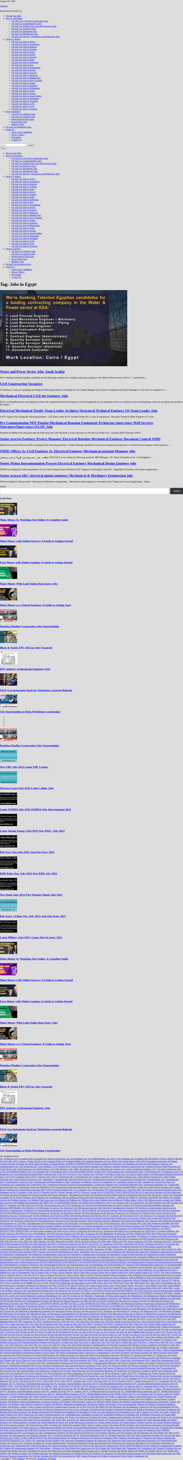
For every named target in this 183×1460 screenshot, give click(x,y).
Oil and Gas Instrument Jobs (24, 31)
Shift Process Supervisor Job (63, 1430)
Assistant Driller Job (56, 1161)
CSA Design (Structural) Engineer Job (158, 1190)
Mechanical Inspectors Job (124, 1308)
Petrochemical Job (8, 1347)
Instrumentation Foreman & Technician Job (23, 1265)
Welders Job (5, 1453)
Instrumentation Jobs (98, 1265)
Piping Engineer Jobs (162, 1352)
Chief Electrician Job (26, 1169)
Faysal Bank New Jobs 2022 (139, 1223)
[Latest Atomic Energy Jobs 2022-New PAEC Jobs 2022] (8, 825)
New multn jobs (12, 1324)
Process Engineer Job (121, 1365)
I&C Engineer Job (34, 1249)
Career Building (44, 1166)
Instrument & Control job (137, 1252)
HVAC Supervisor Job (127, 1244)
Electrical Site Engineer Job (15, 1218)
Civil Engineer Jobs (58, 1171)
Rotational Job (72, 1412)
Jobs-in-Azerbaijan (118, 1275)
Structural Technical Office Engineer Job (112, 1438)
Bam (53, 1458)
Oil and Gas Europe (127, 1329)
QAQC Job (92, 1381)
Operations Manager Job (37, 1340)
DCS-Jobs (144, 1192)
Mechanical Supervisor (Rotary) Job (95, 1314)
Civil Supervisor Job (83, 1177)
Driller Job (157, 1197)
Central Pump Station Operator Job (86, 1166)
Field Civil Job (24, 1226)
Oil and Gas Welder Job (124, 1337)
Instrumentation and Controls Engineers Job (19, 1262)
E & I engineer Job (119, 1202)
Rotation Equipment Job (43, 1412)
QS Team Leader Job (162, 1394)
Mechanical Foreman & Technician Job (26, 1308)
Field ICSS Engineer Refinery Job (128, 1226)
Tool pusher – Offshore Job (51, 1448)
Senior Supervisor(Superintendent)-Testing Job (88, 1427)
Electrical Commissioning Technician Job (18, 1210)
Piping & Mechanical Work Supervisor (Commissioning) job (86, 1352)
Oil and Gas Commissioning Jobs (26, 23)
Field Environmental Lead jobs (99, 1226)
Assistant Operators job (95, 1161)
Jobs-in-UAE (155, 1280)
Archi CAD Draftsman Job (122, 1159)
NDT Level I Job (148, 1319)
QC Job (36, 1389)
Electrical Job (135, 1213)
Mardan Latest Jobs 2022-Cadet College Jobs (26, 788)
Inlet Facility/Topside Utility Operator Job (31, 1252)
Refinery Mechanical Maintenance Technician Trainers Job (82, 1404)
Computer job (148, 1182)
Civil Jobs (99, 1174)
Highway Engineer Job (151, 1236)
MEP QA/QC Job (42, 1319)
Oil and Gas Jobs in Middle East (26, 78)
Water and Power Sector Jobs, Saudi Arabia (32, 371)
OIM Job (140, 1337)
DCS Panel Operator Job (65, 1192)
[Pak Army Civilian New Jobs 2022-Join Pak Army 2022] (8, 910)
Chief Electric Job (8, 1169)
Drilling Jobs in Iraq (91, 1200)
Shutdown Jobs (154, 1430)
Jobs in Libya (130, 1270)
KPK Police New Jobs (123, 1283)
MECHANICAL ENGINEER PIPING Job (44, 1303)
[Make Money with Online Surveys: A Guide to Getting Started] (8, 535)
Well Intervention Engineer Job (131, 1453)
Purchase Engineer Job (25, 1378)
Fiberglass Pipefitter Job (163, 1223)
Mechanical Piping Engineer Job (70, 1311)
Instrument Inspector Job (75, 1257)
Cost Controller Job (82, 1190)
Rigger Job (41, 1409)
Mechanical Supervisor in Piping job (129, 1314)
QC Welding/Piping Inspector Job (67, 1394)
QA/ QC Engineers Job (89, 1378)
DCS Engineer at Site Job (24, 1192)
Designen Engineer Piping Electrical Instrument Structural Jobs (122, 1195)
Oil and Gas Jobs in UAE (23, 104)
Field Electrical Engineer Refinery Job (48, 1226)
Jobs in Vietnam (47, 1275)
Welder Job (143, 1451)
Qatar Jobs (102, 1381)
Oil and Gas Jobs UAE (159, 1334)
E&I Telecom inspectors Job (52, 1205)
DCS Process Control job (88, 1192)
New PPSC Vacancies (92, 1324)
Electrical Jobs (169, 1213)
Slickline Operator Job (40, 1435)
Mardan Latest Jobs (23, 1298)
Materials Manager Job (161, 1298)
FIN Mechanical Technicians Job (114, 1234)
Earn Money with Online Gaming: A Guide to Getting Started (36, 562)
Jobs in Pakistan (65, 1272)
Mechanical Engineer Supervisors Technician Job (146, 1303)
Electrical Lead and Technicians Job (16, 1215)
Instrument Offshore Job (148, 1257)
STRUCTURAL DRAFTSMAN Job (30, 1438)
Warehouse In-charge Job (39, 1451)
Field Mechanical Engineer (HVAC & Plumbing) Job (38, 1228)
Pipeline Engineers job (85, 1350)
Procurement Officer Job (28, 1371)
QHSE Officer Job (123, 1394)
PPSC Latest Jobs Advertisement (129, 1360)
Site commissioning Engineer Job (54, 1433)
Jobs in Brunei (159, 1267)
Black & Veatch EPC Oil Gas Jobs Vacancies (26, 647)
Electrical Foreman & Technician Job (46, 1213)
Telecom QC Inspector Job (107, 1445)
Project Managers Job (76, 1373)
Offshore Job (141, 1327)
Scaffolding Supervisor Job (152, 1414)
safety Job (158, 1412)
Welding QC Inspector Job (105, 1453)
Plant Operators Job (150, 1358)
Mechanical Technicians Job (116, 1316)
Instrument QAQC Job (14, 1259)
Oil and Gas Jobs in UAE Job (135, 1334)
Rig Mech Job (102, 1407)
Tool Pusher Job (102, 1448)
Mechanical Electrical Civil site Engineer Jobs (34, 396)
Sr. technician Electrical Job (63, 1435)
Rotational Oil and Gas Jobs (92, 1412)
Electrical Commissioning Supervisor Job (157, 1208)
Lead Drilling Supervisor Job (13, 1290)
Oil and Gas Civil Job (37, 1329)
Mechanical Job (144, 1308)
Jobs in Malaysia (144, 1270)
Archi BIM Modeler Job (98, 1159)
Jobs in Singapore (173, 1272)
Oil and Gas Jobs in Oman (23, 83)
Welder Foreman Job (111, 1451)
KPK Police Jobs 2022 (102, 1283)
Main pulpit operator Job (120, 1296)
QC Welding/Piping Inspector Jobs (98, 1394)
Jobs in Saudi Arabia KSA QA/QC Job (146, 1272)
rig (81, 1407)
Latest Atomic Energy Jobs (101, 1285)
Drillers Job (168, 1197)
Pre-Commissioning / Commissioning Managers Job (97, 1363)
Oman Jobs (149, 1337)
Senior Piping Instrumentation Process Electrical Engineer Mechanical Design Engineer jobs (68, 463)
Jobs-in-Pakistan (20, 1280)
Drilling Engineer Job (21, 1200)
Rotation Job (60, 1412)
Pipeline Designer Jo (14, 1350)
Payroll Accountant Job (120, 1345)
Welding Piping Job (83, 1453)
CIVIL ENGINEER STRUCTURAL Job (86, 1171)
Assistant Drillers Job (75, 1161)
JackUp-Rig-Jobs (52, 1267)
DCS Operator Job (45, 1192)
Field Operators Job (122, 1228)
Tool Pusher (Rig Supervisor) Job (80, 1448)
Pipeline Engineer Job (33, 1350)
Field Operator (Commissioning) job (79, 1228)
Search (3, 486)
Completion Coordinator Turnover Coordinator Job (93, 1182)
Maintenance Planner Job (158, 1296)
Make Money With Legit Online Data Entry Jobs (29, 583)
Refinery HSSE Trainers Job (110, 1402)
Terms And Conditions (21, 132)
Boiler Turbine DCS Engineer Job (110, 1164)
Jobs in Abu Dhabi (83, 1267)
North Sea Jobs (28, 1327)
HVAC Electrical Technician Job (66, 1244)
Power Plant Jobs (19, 122)
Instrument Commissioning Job (18, 1254)
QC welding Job (77, 1391)
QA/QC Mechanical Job (23, 1381)
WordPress (42, 1458)
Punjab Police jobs (113, 1376)
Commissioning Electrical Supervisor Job (72, 1179)
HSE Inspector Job (151, 1239)
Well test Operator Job (42, 1456)
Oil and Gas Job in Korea (104, 1332)
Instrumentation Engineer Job (144, 1262)
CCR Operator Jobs (61, 1166)
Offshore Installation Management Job (118, 1327)
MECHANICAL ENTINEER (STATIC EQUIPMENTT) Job (101, 1306)
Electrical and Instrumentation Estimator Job (154, 1205)
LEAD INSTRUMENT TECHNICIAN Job (131, 1290)
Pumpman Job (46, 1376)
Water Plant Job (58, 1451)
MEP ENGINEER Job (23, 1319)
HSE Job (4, 1241)
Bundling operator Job (136, 1164)
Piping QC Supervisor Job (158, 1355)
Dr (14, 1197)
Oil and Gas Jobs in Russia (23, 93)
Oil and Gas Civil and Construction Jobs (29, 21)
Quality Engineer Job (166, 1396)
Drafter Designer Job (25, 1197)
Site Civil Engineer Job (27, 1433)
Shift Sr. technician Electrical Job (92, 1430)
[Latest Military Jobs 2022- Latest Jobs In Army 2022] (8, 932)
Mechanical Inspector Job (100, 1308)
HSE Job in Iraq (16, 1241)
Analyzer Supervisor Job (58, 1159)
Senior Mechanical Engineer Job (83, 1422)
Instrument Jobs (130, 1257)
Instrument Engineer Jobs (23, 1257)
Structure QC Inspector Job (143, 1438)
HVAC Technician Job (168, 1244)
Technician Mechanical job (137, 1443)
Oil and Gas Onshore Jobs (23, 116)
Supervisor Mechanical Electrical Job (143, 1440)
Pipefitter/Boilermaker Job (148, 1347)
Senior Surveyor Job (118, 1427)
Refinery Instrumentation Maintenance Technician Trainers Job (151, 1402)
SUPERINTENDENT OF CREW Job (17, 1440)
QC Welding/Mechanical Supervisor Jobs (32, 1394)
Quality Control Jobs (118, 1396)
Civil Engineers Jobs (133, 1171)
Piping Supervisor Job (31, 1358)
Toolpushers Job (148, 1448)
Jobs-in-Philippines (61, 1280)
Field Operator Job (104, 1228)
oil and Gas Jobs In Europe (59, 1334)
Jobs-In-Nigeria (173, 1277)
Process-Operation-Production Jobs (144, 1368)
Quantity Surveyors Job (31, 1399)
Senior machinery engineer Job (26, 1422)
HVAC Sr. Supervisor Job (105, 1244)
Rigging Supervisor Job (56, 1409)
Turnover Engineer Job (166, 1448)
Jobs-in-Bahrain (135, 1275)
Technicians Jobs (22, 1445)
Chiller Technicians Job (83, 1169)
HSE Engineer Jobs (85, 1239)
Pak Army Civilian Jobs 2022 (65, 1342)
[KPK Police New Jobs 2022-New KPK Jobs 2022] (8, 868)
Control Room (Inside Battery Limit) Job (128, 1187)
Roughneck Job (127, 1412)
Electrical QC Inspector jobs (157, 1215)
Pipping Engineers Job (90, 1358)
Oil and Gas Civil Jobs (57, 1329)
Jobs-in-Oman (6, 1280)
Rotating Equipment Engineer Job (120, 1409)
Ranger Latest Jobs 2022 (134, 1399)
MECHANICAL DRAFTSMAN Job (101, 1301)
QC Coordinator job (163, 1381)
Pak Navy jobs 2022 (24, 1345)
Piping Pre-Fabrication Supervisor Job (106, 1355)
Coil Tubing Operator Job (124, 1177)
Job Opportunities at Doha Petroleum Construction (30, 711)
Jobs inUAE (60, 1275)
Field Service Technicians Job (131, 1231)
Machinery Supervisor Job (96, 1296)
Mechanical (9, 1301)
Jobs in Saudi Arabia (94, 1272)
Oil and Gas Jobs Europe (11, 1334)
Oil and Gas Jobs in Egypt (23, 54)
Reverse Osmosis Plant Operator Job (62, 1407)
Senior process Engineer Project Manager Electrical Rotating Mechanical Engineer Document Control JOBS (80, 439)
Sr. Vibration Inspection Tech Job (120, 1435)
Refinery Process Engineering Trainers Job (128, 1404)
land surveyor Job (48, 1285)
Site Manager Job (145, 1433)
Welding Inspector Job (42, 1453)
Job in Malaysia (67, 1267)
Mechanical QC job (153, 1311)
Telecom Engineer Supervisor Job (67, 1445)
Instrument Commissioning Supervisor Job (51, 1254)
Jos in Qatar (43, 1283)
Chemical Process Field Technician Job (162, 1166)
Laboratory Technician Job (27, 1285)
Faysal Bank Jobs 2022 (93, 1223)
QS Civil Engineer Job (142, 1394)
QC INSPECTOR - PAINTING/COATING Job (63, 1386)
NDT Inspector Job (131, 1319)
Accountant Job (25, 1159)
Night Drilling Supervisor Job (162, 1324)
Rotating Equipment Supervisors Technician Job (158, 1409)
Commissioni (47, 1179)
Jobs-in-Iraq (74, 1277)
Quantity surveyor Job (10, 1399)
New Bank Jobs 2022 (100, 1321)
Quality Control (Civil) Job (45, 1396)
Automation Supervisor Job (158, 1161)
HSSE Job (27, 1244)
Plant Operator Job (132, 1358)
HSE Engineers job (103, 1239)
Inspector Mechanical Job (61, 1252)
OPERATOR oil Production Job (75, 1340)
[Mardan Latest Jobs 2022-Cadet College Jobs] (8, 782)
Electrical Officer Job (63, 1215)
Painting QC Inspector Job (165, 1340)
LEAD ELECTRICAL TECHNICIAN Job (91, 1290)
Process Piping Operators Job (93, 1368)
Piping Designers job (124, 1352)
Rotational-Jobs (113, 1412)
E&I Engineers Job (157, 1202)
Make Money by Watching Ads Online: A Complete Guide (34, 519)
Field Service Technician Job (104, 1231)
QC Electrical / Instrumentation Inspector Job (32, 1383)
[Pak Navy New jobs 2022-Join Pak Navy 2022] (8, 846)
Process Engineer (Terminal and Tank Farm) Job (56, 1365)
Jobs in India (45, 1270)
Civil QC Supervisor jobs (61, 1177)
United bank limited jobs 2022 (13, 1451)
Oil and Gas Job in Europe (32, 1332)
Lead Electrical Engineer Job (40, 1290)
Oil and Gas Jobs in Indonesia (24, 62)
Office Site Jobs (67, 1327)
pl (102, 1358)
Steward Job (169, 1435)
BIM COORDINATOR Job (81, 1164)
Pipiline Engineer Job (145, 1350)
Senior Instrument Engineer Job (94, 1420)
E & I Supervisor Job (138, 1202)
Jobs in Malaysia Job (162, 1270)
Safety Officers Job (8, 1414)
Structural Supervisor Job (81, 1438)
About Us (10, 129)
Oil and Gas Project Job (102, 1337)
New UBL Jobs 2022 (138, 1324)
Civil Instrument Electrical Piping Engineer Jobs (35, 1174)
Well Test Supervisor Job (64, 1456)
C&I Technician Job (28, 1166)
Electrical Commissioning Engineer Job (120, 1208)
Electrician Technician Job (26, 1221)
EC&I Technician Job (75, 1205)
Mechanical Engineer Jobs (12, 1303)
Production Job (124, 1371)
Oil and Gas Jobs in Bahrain (24, 47)
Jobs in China (6, 1270)
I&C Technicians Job (117, 1249)
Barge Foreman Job (43, 1164)
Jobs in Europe (32, 1270)
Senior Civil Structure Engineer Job (85, 1417)
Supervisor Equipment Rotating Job (81, 1440)
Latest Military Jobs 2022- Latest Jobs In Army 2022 (31, 937)
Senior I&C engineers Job (67, 1420)
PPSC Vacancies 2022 (31, 1363)
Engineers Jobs (155, 1221)
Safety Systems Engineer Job (51, 1414)
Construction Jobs (38, 1184)
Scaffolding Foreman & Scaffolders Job (121, 1414)
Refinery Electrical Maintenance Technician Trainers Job (37, 1402)
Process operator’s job (69, 1368)
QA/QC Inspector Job (151, 1378)
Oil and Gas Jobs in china (23, 52)
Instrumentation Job (79, 1265)
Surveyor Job (17, 1443)
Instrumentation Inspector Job (56, 1265)
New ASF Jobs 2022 (80, 1321)
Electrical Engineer (109, 1210)
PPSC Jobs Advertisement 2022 (77, 1360)
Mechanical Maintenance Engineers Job (37, 1311)
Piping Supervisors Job (51, 1358)
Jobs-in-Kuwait (106, 1277)
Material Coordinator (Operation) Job (105, 1298)
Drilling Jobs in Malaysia (111, 1200)
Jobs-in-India (46, 1277)
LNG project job (11, 1296)
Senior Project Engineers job (152, 1425)
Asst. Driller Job (114, 1161)
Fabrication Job (75, 1223)
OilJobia (4, 6)
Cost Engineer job (99, 1190)
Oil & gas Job (20, 1329)
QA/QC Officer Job (44, 1381)
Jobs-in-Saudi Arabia (106, 1280)
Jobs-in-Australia (102, 1275)
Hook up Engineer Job (172, 1236)
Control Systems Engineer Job (58, 1190)
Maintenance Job (139, 1296)
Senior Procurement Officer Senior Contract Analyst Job (87, 1425)
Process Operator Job (49, 1368)
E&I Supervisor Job (30, 1205)
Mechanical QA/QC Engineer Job (100, 1311)
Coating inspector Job (102, 1177)
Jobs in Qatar (79, 1272)
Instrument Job (93, 1257)
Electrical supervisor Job (40, 1218)
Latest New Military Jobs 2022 (73, 1288)
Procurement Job (168, 1368)
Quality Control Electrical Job (94, 1396)
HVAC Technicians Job (10, 1246)
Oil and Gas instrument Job (148, 1329)
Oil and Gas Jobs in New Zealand (26, 80)
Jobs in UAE (21, 1275)
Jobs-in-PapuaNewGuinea (40, 1280)
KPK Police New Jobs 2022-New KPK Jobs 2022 (28, 873)
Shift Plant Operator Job (39, 1430)
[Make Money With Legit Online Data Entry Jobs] (8, 578)
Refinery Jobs (17, 124)
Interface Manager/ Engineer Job (29, 1267)
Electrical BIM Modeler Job (12, 1208)
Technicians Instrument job (162, 1443)
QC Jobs (45, 1389)
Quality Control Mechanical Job (142, 1396)
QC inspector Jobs (131, 1386)
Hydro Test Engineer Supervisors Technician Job (68, 1246)
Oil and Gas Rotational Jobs (18, 127)
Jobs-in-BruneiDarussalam (155, 1275)
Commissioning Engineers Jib (132, 1179)
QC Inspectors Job (24, 1389)
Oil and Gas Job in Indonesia (57, 1332)
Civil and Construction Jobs (168, 1169)
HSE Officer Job (76, 1241)
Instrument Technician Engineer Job (88, 1259)
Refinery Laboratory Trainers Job (40, 1404)
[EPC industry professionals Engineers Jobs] (8, 663)
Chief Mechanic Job (63, 1169)
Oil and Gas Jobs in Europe (23, 57)
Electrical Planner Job (84, 1215)
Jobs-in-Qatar (77, 1280)
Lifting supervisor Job (94, 1293)
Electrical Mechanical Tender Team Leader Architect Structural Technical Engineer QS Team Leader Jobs (79, 410)
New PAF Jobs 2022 (29, 1324)
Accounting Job (39, 1159)
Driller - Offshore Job (119, 1197)
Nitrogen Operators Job (10, 1327)
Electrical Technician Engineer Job (67, 1218)
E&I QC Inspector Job (10, 1205)
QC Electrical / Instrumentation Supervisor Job (75, 1383)
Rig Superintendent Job (163, 1407)
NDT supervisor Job (27, 1321)
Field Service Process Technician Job (73, 1231)
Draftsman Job (41, 1197)
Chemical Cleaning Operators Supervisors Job (124, 1166)
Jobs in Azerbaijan (129, 1267)
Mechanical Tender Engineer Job (144, 1316)
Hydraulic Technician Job (33, 1246)
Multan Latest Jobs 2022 (76, 1319)
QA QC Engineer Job (68, 1378)
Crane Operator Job (117, 1190)
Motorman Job (57, 1319)
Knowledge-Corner (83, 1283)
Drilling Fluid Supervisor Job (44, 1200)
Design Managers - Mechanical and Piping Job (73, 1195)
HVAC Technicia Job (148, 1244)
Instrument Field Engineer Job (49, 1257)
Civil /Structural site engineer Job (110, 1169)
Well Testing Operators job (88, 1456)
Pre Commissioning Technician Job (57, 1363)
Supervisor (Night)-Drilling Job (50, 1440)
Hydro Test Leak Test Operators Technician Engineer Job (116, 1246)
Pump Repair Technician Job (26, 1376)
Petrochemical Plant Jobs (22, 119)
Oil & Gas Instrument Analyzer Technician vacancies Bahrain (36, 690)
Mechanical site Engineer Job (16, 1314)
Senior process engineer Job (16, 1425)
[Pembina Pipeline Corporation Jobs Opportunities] (8, 621)
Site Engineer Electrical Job (107, 1433)
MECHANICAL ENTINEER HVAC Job (149, 1306)
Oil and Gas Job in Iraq (81, 1332)
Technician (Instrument (77, 1443)
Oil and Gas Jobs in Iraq (22, 65)
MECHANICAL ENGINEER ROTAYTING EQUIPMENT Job (94, 1303)
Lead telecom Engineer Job (71, 1293)
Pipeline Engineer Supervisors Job (59, 1350)
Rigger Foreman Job (26, 1409)
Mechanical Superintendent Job (64, 1314)
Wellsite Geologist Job (111, 1456)
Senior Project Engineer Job (126, 1425)
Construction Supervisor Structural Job (72, 1187)
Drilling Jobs (75, 1200)
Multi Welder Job (95, 1319)
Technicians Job (7, 1445)
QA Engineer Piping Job (47, 1378)
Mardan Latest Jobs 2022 (43, 1298)
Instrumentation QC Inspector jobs (123, 1265)
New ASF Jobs (63, 1321)
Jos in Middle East (28, 1283)
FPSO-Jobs (161, 1234)
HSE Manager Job (41, 1241)
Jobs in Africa (99, 1267)
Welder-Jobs (173, 1451)
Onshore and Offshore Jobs (167, 1337)
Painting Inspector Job (142, 1340)
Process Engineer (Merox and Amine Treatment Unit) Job (147, 1363)
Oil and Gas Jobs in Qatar (23, 91)
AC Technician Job (8, 1159)
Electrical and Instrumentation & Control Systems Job (109, 1205)
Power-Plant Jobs (55, 1360)
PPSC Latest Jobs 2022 (103, 1360)
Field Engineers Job (75, 1226)
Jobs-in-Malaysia (120, 1277)
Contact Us (16, 140)
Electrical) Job (169, 1218)
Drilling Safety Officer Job (135, 1200)
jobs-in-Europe (33, 1277)
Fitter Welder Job (137, 1234)
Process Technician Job (117, 1368)
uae (179, 1448)
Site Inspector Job (128, 1433)
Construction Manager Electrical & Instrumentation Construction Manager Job (82, 1184)
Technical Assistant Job (33, 1443)
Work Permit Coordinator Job (135, 1456)
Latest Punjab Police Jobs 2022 (147, 1288)
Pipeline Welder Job (127, 1350)
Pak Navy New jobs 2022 (64, 1345)
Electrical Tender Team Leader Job (146, 1218)
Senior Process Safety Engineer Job (45, 1425)
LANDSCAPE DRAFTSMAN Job (72, 1285)
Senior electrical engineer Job (13, 1420)
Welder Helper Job (129, 1451)
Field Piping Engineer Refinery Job (148, 1228)
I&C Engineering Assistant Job (57, 1249)
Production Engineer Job (105, 1371)
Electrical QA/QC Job (134, 1215)
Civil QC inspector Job (39, 1177)
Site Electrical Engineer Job (81, 1433)
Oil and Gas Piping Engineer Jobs (53, 1337)
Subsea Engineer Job (165, 1438)
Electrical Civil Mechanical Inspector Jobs (83, 1208)
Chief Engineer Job (45, 1169)
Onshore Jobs (6, 1340)
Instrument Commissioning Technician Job (90, 1254)
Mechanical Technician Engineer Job (61, 1316)
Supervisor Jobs (118, 1440)
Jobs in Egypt (19, 1270)
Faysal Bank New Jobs (114, 1223)
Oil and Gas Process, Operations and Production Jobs (35, 36)
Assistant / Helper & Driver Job (32, 1161)
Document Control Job (162, 1195)
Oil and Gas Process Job (80, 1337)
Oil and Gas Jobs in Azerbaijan (25, 44)
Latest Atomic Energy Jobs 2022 (129, 1285)
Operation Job (19, 1340)
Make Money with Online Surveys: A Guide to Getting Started (36, 541)
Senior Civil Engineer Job (56, 1417)
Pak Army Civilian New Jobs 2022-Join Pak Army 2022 (33, 916)
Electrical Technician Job (94, 1218)
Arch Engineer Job (78, 1159)
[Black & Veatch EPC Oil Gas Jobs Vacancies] (8, 642)
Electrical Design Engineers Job (52, 1210)
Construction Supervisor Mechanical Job (36, 1187)
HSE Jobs (28, 1241)
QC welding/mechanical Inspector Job (103, 1391)
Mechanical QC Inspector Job (130, 1311)
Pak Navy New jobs (43, 1345)
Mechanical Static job (40, 1314)
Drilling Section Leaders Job (161, 1200)
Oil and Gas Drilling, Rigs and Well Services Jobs (33, 26)
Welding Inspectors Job (63, 1453)
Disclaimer (16, 137)
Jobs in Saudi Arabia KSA (116, 1272)
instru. (76, 1252)
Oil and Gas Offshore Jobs (23, 114)
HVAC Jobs (87, 1244)
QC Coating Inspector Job (142, 1381)
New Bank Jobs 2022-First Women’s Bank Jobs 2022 (31, 894)
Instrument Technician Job (117, 1259)
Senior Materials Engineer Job (54, 1422)
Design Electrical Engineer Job (18, 1195)
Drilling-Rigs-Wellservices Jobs (96, 1202)
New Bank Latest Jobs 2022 (123, 1321)
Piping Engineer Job (143, 1352)
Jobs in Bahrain (145, 1267)
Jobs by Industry (13, 111)
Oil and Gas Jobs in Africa (23, 41)
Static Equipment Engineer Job (149, 1435)
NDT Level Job (164, 1319)
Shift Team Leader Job (136, 1430)
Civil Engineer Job (40, 1171)
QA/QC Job (167, 1378)
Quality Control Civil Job (69, 1396)
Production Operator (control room (146, 1371)
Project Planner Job (95, 1373)
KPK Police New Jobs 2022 (147, 1283)
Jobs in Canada (173, 1267)
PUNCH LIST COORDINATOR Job (70, 1376)
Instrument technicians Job (142, 1259)
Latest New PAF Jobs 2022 (99, 1288)
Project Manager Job (57, 1373)
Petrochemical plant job (27, 1347)
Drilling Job (63, 1200)
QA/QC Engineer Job (131, 1378)
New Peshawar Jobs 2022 (70, 1324)
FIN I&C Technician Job (87, 1234)
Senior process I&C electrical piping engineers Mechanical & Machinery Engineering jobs (66, 475)
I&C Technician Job (98, 1249)
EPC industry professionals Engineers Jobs (25, 669)
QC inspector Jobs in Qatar (152, 1386)
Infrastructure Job (136, 1249)
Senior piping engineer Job (111, 1422)
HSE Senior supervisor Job (135, 1241)
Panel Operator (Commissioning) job (93, 1345)
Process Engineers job (141, 1365)
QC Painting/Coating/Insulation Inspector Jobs (25, 1391)
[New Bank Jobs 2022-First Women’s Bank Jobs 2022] (8, 889)
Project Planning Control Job (118, 1373)
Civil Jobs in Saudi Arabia (137, 1174)
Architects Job (141, 1159)
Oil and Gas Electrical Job (80, 1329)
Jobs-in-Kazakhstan (89, 1277)
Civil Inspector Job (169, 1171)
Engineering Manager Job (136, 1221)
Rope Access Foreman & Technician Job (86, 1409)
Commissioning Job (155, 1179)
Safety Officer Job (171, 1412)
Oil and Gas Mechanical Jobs (24, 34)
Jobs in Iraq (73, 1270)
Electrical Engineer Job (128, 1210)
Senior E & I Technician (172, 1417)
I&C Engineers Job (80, 1249)
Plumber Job (9, 1360)
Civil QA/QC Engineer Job (16, 1177)
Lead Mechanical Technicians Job (27, 1293)
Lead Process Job (51, 1293)
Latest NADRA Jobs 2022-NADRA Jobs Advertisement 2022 (35, 809)
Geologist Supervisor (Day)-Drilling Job (64, 1236)
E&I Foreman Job (174, 1202)
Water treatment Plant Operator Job (82, 1451)
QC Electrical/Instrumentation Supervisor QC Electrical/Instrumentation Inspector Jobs (135, 1383)
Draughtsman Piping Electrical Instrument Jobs (87, 1197)
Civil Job (61, 1174)
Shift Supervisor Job (116, 1430)
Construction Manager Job (130, 1184)
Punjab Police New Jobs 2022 (135, 1376)
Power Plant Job (23, 1360)
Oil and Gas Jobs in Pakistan (24, 85)
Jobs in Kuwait (117, 1270)
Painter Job (127, 1340)
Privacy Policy (18, 135)
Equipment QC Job (12, 1223)
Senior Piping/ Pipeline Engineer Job (139, 1422)
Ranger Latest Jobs (113, 1399)
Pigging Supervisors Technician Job (98, 1347)
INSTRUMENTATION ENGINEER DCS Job (61, 1262)
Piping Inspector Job (69, 1355)
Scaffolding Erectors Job (92, 1414)
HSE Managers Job (59, 1241)
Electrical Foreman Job (74, 1213)
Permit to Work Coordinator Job (146, 1345)
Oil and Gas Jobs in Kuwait (23, 73)
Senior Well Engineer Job (139, 1427)
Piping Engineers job (25, 1355)
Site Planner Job (160, 1433)
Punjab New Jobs (96, 1376)
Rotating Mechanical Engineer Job (15, 1412)
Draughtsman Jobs (57, 1197)
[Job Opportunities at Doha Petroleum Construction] (8, 706)
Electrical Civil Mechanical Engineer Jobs (44, 1208)
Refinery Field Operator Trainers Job (79, 1402)
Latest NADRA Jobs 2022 (46, 1288)
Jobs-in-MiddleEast (137, 1277)
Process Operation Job (29, 1368)
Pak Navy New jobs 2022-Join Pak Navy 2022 (27, 852)
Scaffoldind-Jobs (72, 1414)
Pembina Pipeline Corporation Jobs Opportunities (29, 626)
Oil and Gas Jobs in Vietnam (24, 109)
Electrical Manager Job (43, 1215)
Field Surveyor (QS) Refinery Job (34, 1234)
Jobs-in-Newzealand (156, 1277)
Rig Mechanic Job (117, 1407)
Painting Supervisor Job (10, 1342)
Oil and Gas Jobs (13, 16)
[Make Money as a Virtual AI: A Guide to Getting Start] (8, 599)
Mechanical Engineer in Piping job (134, 1301)
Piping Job (83, 1355)
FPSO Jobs (151, 1234)
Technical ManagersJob (55, 1443)
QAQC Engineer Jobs (76, 1381)
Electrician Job (6, 1221)
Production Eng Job (85, 1371)
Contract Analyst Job (99, 1187)
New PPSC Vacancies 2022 (115, 1324)
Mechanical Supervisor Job (158, 1314)
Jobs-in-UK (166, 1280)
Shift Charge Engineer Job (16, 1430)
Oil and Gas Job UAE (155, 1332)
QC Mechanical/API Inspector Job (92, 1389)
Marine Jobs (61, 1298)
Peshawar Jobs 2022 (170, 1345)
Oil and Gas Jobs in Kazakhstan (25, 67)
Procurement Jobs (8, 1371)
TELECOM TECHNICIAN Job (134, 1445)
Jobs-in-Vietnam (12, 1283)
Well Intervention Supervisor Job (161, 1453)
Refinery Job (6, 1404)
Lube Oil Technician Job (73, 1296)
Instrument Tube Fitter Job (166, 1259)
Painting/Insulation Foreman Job (36, 1342)
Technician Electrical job (99, 1443)
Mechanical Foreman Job (56, 1308)
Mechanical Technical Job (32, 1316)
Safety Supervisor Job (28, 1414)
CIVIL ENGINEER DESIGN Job (15, 1171)
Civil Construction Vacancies (21, 384)
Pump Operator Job (161, 1373)
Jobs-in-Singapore (124, 1280)
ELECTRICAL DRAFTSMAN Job (83, 1210)
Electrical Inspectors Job (118, 1213)
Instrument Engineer (156, 1254)
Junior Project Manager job (61, 1283)
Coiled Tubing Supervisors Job (27, 1179)
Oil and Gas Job (12, 1332)
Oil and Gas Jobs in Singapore (25, 98)
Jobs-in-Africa (72, 1275)
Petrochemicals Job (72, 1347)
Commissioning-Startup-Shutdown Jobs (51, 1182)
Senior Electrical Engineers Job (41, 1420)
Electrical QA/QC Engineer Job (108, 1215)
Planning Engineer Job (113, 1358)
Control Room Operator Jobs (31, 1190)
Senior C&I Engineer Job (32, 1417)
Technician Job (118, 1443)
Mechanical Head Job (78, 1308)
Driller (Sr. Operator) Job (140, 1197)
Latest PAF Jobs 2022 (123, 1288)
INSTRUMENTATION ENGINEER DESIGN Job (107, 1262)
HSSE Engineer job (13, 1244)
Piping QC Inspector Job (135, 1355)
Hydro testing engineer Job (155, 1246)
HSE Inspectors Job (169, 1239)
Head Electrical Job (92, 1236)
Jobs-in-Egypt (19, 1277)
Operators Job (115, 1340)
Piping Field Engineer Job (47, 1355)
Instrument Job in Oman (111, 1257)
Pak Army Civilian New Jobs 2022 (95, 1342)
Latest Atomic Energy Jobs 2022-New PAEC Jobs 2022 (32, 830)
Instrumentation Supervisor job (153, 1265)
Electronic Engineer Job (80, 1221)
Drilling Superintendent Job (30, 1202)
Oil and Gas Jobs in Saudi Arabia (26, 96)
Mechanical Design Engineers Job (68, 1301)
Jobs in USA (33, 1275)
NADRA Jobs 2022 (113, 1319)
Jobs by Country (13, 39)
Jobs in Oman (51, 1272)
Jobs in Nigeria (37, 1272)
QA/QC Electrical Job (111, 1378)
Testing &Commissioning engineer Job (21, 1448)
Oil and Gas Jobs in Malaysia (24, 75)
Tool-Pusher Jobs (118, 1448)
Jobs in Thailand (7, 1275)
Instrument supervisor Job (60, 1259)
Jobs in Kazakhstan (87, 1270)
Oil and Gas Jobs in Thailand (24, 101)
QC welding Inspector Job (58, 1391)
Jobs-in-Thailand (140, 1280)
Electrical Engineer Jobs (151, 1210)
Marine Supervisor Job (77, 1298)
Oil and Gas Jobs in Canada (24, 49)
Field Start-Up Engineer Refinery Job (162, 1231)
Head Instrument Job (110, 1236)
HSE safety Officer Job (111, 1241)
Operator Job (55, 1340)
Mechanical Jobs (158, 1308)
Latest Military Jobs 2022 (155, 1285)
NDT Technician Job (46, 1321)
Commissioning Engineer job (105, 1179)
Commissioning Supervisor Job (19, 1182)
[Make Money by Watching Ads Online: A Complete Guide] (8, 514)
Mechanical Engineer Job (162, 1301)
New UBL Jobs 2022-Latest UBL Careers (24, 766)
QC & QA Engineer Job (119, 1381)
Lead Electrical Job (62, 1290)
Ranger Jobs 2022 (96, 1399)
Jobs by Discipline (14, 18)
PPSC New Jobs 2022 (10, 1363)
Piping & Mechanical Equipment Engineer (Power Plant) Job (31, 1352)
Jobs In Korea (103, 1270)
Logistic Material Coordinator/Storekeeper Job (40, 1296)
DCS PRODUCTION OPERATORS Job (120, 1192)
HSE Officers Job (93, 1241)
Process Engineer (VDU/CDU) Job (95, 1365)
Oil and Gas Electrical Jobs (23, 29)
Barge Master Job (60, 1164)
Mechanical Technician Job (90, 1316)
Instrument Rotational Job (36, 1259)
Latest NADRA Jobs (24, 1288)
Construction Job (21, 1184)
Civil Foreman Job (151, 1171)
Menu (3, 148)
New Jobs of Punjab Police (148, 1321)
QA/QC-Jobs (59, 1381)
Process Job (157, 1365)
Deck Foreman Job (157, 1192)
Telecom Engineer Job (41, 1445)
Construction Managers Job (154, 1184)
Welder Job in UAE (158, 1451)
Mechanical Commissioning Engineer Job (33, 1301)
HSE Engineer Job (66, 1239)
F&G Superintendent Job (33, 1223)
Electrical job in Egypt (152, 1213)
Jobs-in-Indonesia (60, 1277)
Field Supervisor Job (9, 1234)
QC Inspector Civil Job (95, 1386)
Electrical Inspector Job (95, 1213)
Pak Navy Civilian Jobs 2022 (124, 1342)
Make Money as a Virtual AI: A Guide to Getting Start (35, 605)
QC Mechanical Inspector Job (62, 1389)
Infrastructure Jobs (152, 1249)
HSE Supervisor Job (157, 1241)
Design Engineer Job (41, 1195)
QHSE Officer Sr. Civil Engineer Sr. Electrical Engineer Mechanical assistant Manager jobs (67, 451)
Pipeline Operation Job (106, 1350)
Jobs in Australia (113, 1267)
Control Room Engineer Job (160, 1187)
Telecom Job (88, 1445)
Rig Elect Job (89, 1407)
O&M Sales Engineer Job (47, 1327)
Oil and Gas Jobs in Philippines (25, 88)
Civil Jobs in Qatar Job (114, 1174)
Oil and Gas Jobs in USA (22, 106)
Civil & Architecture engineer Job (140, 1169)
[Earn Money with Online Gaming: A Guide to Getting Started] (8, 557)
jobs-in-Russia (89, 1280)
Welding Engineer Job (22, 1453)
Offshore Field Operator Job (87, 1327)
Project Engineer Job (37, 1373)
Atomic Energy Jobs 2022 (133, 1161)
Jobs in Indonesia (59, 1270)
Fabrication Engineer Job (56, 1223)
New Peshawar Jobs (49, 1324)
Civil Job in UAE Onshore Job (80, 1174)
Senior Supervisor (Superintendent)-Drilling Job (44, 1427)
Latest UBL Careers (171, 1288)
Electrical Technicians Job (118, 1218)
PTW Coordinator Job (141, 1373)
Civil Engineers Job (115, 1171)
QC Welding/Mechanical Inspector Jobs (139, 1391)
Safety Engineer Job (144, 1412)
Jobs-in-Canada (174, 1275)
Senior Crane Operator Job (148, 1417)
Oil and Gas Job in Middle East (130, 1332)
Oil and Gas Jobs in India (22, 60)
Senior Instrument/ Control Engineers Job (127, 1420)
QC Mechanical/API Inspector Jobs (125, 1389)
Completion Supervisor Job (128, 1182)
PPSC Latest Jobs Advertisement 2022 (162, 1360)
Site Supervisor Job (21, 1435)
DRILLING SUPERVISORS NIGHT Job (62, 1202)
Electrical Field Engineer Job (16, 1213)
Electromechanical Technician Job (53, 1221)
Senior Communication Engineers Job (118, 1417)
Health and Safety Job (130, 1236)
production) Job (21, 1373)
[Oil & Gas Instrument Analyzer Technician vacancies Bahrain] (8, 685)
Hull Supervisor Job (42, 1244)
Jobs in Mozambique (20, 1272)
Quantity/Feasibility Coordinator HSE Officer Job (64, 1399)
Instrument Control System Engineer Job (128, 1254)
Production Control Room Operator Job (57, 1371)
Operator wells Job (99, 1340)
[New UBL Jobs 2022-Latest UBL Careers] (8, 761)
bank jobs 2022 (27, 1164)
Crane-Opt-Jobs (133, 1190)
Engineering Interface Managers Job (108, 1221)
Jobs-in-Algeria (87, 1275)
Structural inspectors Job (59, 1438)
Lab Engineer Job (168, 1283)
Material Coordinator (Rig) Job (136, 1298)
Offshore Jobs (154, 1327)
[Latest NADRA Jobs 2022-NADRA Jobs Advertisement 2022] (8, 804)
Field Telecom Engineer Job (63, 1234)
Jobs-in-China (6, 1277)
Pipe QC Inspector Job (125, 1347)
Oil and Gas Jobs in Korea (23, 70)
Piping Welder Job (71, 1358)
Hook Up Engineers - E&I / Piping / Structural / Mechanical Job (29, 1239)
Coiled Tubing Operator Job (149, 1177)
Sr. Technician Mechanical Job (90, 1435)
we (99, 1451)
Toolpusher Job (134, 1448)
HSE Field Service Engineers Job (127, 1239)
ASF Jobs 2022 (11, 1161)
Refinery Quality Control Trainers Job (29, 1407)
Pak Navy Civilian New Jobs (151, 1342)
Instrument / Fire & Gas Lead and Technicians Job (102, 1252)
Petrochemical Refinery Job (51, 1347)
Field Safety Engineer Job (44, 1231)
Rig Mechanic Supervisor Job (139, 1407)
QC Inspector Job (115, 1386)
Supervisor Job (104, 1440)
